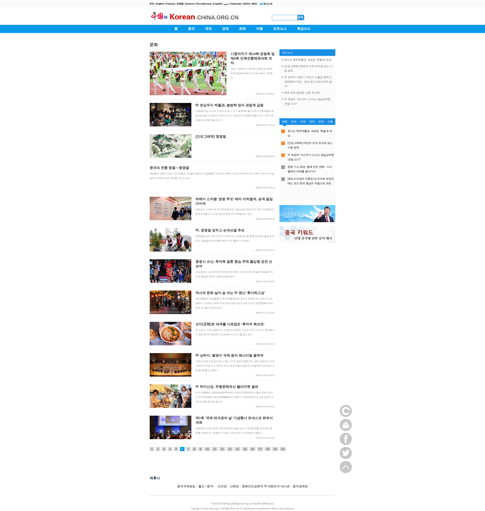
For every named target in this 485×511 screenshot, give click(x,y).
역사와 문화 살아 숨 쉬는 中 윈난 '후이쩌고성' (230, 293)
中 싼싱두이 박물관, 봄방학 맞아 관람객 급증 (230, 105)
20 (282, 449)
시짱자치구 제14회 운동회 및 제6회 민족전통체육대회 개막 (253, 58)
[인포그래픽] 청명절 (211, 136)
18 (267, 449)
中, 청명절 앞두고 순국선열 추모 (220, 230)
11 (214, 449)
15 (244, 449)
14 (237, 449)
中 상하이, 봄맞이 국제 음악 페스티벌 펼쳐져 (230, 355)
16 (252, 449)
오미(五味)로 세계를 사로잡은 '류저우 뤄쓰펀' (230, 324)
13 (229, 449)
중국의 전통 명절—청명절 (169, 168)
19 (275, 449)
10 (207, 449)
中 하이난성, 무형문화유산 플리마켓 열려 (227, 387)
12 (222, 449)
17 (260, 449)
